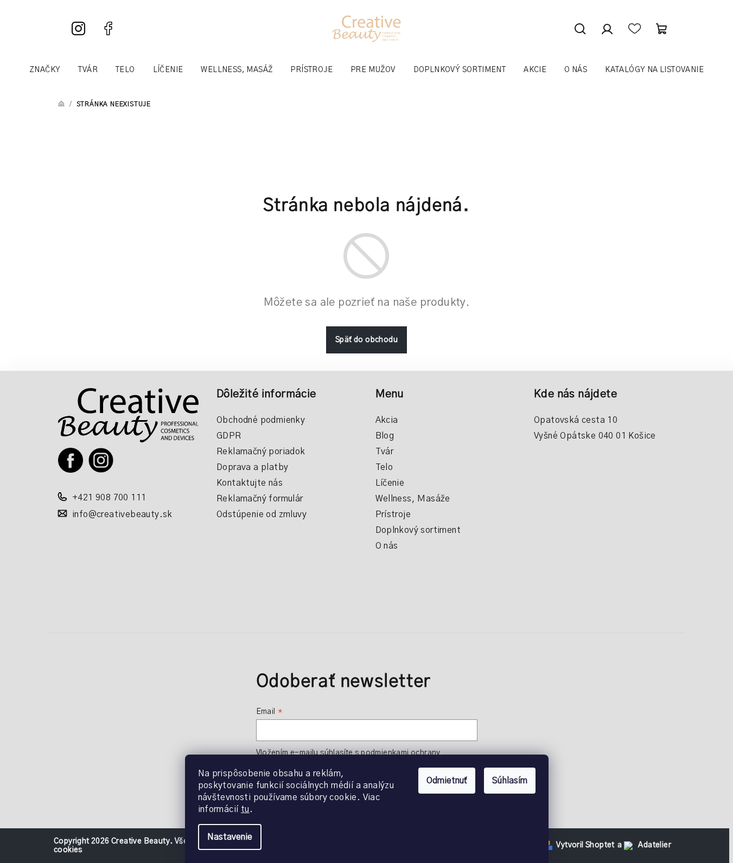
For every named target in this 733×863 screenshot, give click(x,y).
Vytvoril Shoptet (585, 845)
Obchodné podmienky (260, 420)
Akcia (386, 420)
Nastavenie (229, 837)
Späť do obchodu (366, 340)
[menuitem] (45, 69)
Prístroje (393, 514)
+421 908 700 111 (109, 497)
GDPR (228, 436)
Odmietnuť (446, 780)
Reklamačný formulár (259, 498)
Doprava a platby (252, 467)
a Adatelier (644, 845)
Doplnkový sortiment (418, 530)
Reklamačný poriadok (260, 451)
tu (245, 809)
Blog (384, 436)
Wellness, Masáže (412, 498)
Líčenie (390, 483)
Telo (384, 467)
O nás (386, 546)
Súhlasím (509, 780)
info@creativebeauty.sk (122, 514)
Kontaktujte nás (249, 483)
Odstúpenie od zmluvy (261, 514)
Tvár (384, 451)
